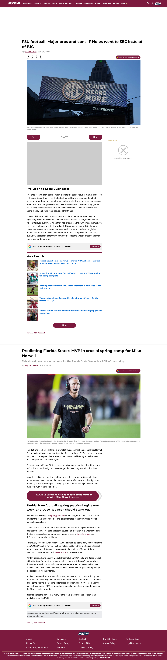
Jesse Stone (60, 552)
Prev (33, 137)
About (29, 639)
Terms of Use (85, 643)
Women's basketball (84, 3)
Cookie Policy (109, 643)
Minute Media (14, 653)
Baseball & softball (103, 3)
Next (95, 137)
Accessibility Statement (37, 647)
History (116, 3)
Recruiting (27, 3)
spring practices (57, 515)
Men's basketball (66, 3)
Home (29, 333)
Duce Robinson (84, 534)
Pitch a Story (32, 643)
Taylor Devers (31, 365)
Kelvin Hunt (30, 52)
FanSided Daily (132, 639)
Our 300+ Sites (109, 639)
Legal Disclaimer (133, 643)
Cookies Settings (86, 647)
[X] (148, 3)
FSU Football (39, 333)
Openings (61, 639)
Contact (82, 639)
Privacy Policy (63, 643)
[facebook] (152, 3)
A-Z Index (61, 647)
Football (37, 3)
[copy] (40, 57)
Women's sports (50, 3)
